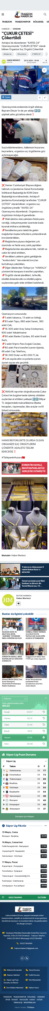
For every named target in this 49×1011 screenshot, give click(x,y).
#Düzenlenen (21, 54)
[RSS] (27, 958)
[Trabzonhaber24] (23, 14)
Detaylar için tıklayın (24, 817)
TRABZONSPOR (22, 22)
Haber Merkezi (23, 598)
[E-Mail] (18, 604)
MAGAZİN (24, 1000)
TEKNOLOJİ (17, 1003)
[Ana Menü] (3, 14)
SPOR (8, 1000)
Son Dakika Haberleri (14, 988)
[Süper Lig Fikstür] (45, 826)
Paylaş (7, 97)
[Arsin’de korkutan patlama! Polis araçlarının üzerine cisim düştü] (36, 672)
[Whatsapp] (22, 958)
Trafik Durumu (34, 975)
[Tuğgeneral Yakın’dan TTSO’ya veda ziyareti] (36, 649)
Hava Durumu (34, 970)
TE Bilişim (30, 1007)
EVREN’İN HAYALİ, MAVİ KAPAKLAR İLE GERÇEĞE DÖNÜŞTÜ (12, 659)
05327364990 (26, 943)
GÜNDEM (16, 29)
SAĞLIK (39, 1000)
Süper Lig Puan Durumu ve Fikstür (11, 981)
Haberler (6, 29)
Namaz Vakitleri (13, 975)
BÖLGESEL (38, 22)
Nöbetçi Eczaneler (14, 970)
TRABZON (7, 22)
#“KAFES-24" (36, 54)
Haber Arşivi (34, 988)
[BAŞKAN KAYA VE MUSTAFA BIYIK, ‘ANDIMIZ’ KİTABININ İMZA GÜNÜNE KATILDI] (12, 624)
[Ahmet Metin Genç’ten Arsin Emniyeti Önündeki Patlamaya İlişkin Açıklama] (12, 672)
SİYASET (14, 1000)
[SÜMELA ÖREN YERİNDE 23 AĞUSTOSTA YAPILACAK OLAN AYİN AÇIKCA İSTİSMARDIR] (36, 624)
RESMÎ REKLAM (30, 1003)
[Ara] (45, 14)
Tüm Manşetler (35, 980)
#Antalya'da (7, 54)
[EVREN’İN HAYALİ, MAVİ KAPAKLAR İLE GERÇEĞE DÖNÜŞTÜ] (12, 649)
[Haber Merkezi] (8, 600)
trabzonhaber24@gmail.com (26, 948)
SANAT (32, 1000)
